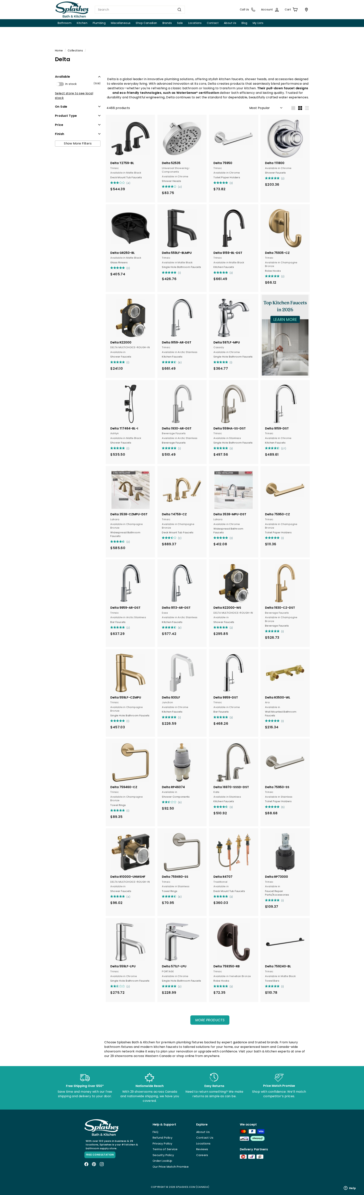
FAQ (155, 1132)
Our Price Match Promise (171, 1167)
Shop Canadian (146, 23)
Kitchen (82, 23)
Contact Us (204, 1138)
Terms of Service (165, 1149)
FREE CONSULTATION (100, 1154)
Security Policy (163, 1155)
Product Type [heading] (66, 115)
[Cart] (305, 9)
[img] (111, 182)
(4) (128, 183)
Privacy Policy (162, 1143)
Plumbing (99, 23)
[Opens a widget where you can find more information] (349, 1188)
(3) (231, 448)
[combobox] (140, 10)
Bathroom (64, 23)
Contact (213, 23)
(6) (180, 362)
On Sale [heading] (61, 106)
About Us (230, 23)
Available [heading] (62, 76)
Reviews (202, 1149)
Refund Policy (162, 1138)
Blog (244, 23)
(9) (180, 802)
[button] (77, 76)
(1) (179, 273)
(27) (283, 448)
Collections (75, 50)
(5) (283, 807)
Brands (167, 23)
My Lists (258, 23)
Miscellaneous (120, 23)
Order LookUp (162, 1161)
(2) (231, 183)
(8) (180, 627)
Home (59, 50)
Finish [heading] (59, 134)
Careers (202, 1155)
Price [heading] (59, 124)
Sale (180, 23)
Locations (195, 23)
